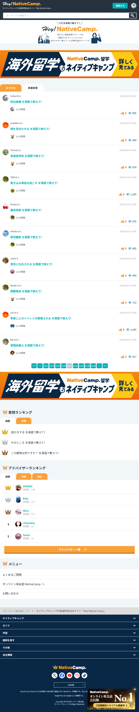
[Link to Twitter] (54, 675)
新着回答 (33, 88)
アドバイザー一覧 (69, 549)
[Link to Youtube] (69, 675)
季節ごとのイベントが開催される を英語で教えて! (40, 318)
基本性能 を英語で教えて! (26, 210)
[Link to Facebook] (62, 675)
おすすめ (10, 88)
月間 (23, 421)
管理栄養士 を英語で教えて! (27, 345)
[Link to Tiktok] (84, 675)
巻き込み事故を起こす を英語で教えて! (34, 183)
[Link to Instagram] (77, 675)
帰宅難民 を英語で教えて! (26, 237)
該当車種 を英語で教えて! (26, 102)
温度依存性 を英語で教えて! (27, 156)
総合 (39, 476)
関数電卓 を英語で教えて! (26, 291)
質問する (120, 5)
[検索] (132, 15)
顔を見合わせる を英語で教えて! (30, 129)
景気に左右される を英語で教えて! (31, 264)
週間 (7, 421)
